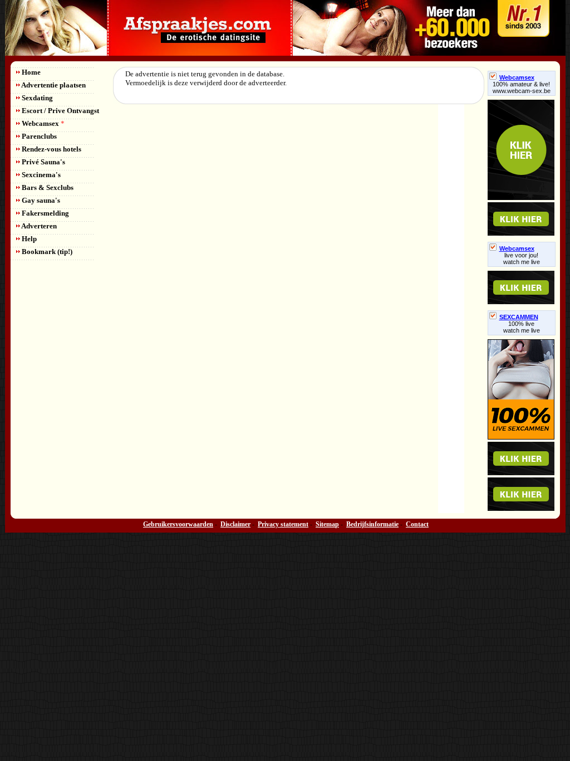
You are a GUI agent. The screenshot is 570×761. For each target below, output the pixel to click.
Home (30, 72)
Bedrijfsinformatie (372, 524)
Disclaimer (235, 524)
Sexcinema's (40, 174)
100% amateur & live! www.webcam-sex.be (522, 87)
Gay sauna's (40, 200)
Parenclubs (38, 136)
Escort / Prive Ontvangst (59, 110)
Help (28, 239)
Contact (417, 524)
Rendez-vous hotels (50, 149)
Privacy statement (283, 524)
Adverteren (38, 226)
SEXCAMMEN (518, 317)
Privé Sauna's (42, 162)
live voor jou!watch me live (521, 258)
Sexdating (36, 98)
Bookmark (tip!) (46, 251)
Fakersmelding (44, 213)
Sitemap (327, 524)
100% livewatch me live (521, 327)
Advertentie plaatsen (53, 85)
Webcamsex (42, 123)
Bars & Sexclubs (46, 187)
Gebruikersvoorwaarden (178, 524)
